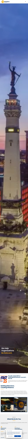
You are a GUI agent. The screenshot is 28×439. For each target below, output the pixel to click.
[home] (5, 1)
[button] (25, 1)
